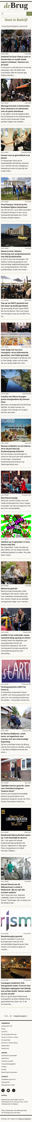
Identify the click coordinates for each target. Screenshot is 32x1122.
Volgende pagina (21, 1016)
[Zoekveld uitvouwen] (29, 14)
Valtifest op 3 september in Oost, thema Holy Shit (15, 543)
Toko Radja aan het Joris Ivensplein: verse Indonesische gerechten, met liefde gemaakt (15, 352)
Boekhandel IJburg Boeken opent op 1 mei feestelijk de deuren (15, 836)
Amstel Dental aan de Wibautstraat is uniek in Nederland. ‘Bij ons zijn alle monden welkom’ (13, 888)
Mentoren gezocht (9, 588)
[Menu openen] (2, 14)
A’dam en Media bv (25, 1119)
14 (10, 1016)
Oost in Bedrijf (4, 54)
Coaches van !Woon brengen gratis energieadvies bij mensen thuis (15, 399)
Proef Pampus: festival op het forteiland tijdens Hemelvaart (14, 205)
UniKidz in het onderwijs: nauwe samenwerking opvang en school (15, 636)
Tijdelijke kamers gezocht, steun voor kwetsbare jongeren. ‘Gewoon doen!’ (15, 788)
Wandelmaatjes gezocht (11, 936)
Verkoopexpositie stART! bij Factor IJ (13, 688)
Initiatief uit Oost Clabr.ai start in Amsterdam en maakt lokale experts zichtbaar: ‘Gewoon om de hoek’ (15, 60)
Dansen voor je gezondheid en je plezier (15, 156)
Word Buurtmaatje (9, 498)
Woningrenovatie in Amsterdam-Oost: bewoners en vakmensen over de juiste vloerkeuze (15, 108)
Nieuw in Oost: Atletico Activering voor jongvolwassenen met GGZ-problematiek (16, 254)
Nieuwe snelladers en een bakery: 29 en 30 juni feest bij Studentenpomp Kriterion (16, 449)
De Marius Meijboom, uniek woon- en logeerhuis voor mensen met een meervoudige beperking (14, 737)
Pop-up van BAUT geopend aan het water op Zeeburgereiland (14, 304)
